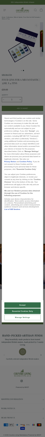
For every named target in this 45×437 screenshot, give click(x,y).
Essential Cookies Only (22, 311)
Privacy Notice (10, 162)
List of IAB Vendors (12, 209)
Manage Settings (22, 317)
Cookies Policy (26, 162)
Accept (22, 305)
